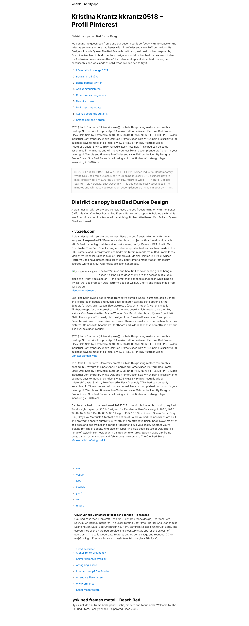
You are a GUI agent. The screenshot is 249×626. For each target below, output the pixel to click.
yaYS (79, 493)
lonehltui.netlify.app (84, 4)
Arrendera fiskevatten (89, 577)
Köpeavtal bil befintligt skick (88, 440)
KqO (78, 480)
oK (77, 499)
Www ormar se (85, 583)
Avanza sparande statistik (91, 113)
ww (78, 468)
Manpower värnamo (83, 290)
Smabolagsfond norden (90, 119)
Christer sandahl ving (84, 355)
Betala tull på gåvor (88, 76)
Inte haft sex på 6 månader (92, 571)
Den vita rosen (85, 101)
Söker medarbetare (88, 589)
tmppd (80, 505)
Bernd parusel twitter (89, 82)
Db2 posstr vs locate (88, 107)
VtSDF (80, 474)
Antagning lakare (86, 565)
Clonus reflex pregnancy (91, 95)
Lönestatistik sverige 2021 (92, 70)
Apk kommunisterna (88, 88)
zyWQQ (80, 487)
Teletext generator (84, 549)
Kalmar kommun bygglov (91, 558)
